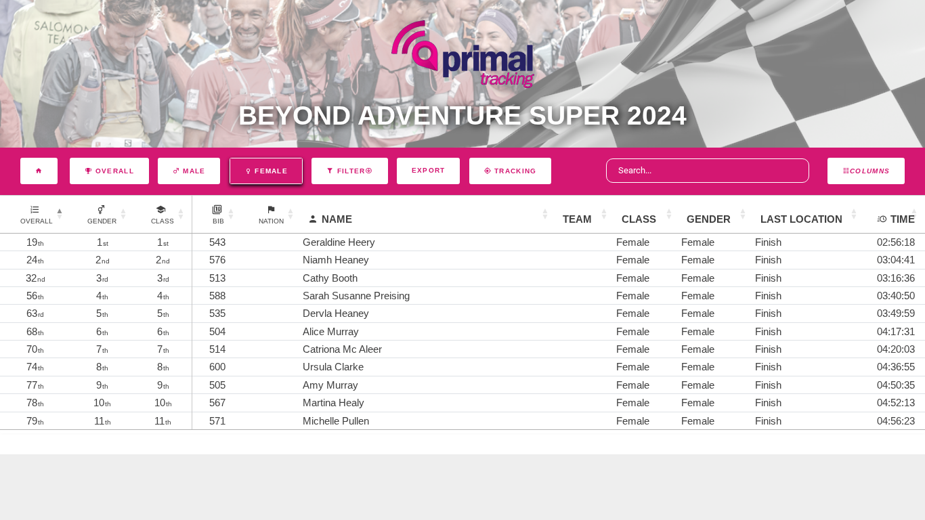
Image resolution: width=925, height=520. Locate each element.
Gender (709, 219)
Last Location (801, 219)
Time (902, 219)
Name (337, 219)
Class (639, 219)
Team (577, 219)
